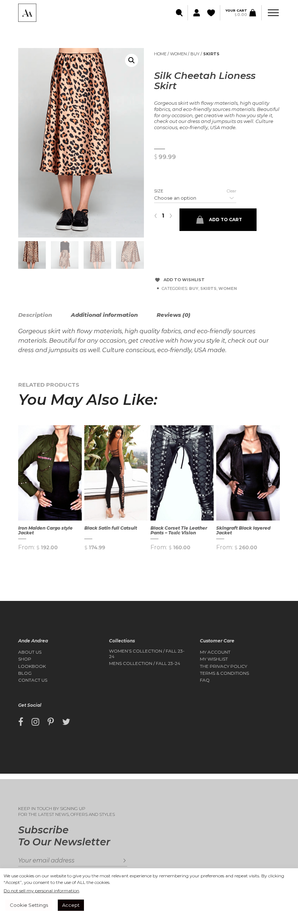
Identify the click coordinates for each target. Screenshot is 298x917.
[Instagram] (35, 722)
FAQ (205, 680)
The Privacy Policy (223, 666)
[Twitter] (66, 722)
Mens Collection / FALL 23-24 (144, 663)
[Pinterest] (51, 722)
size (158, 191)
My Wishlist (214, 659)
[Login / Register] (196, 12)
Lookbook (32, 666)
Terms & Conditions (224, 673)
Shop (24, 659)
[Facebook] (20, 722)
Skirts (211, 53)
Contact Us (32, 680)
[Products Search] (180, 12)
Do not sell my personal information (41, 890)
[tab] (43, 315)
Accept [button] (71, 905)
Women (178, 53)
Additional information (104, 314)
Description (35, 314)
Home (160, 53)
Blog (25, 673)
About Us (29, 652)
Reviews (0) (173, 314)
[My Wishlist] (211, 12)
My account (215, 652)
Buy (195, 53)
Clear (231, 191)
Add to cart (225, 219)
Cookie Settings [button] (29, 905)
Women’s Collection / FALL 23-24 (147, 654)
